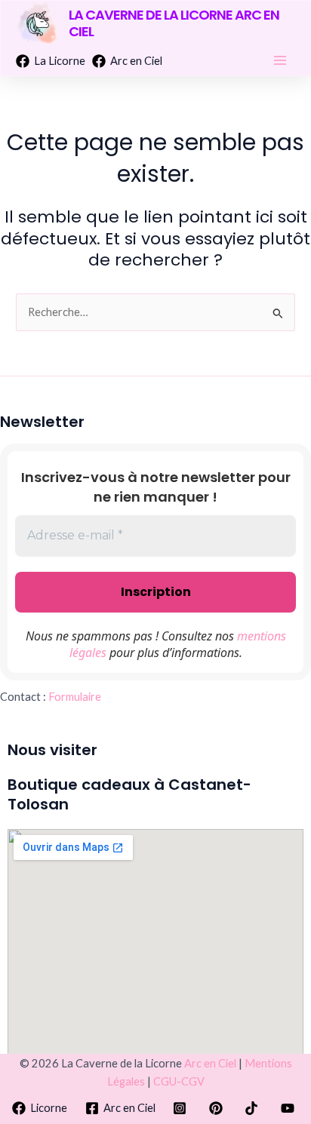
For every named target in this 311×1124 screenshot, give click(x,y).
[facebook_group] (218, 1108)
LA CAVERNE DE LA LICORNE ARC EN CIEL (174, 23)
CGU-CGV (179, 1081)
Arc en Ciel (210, 1063)
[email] (254, 1108)
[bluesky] (289, 1108)
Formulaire (74, 696)
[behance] (182, 1108)
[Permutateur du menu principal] (280, 60)
